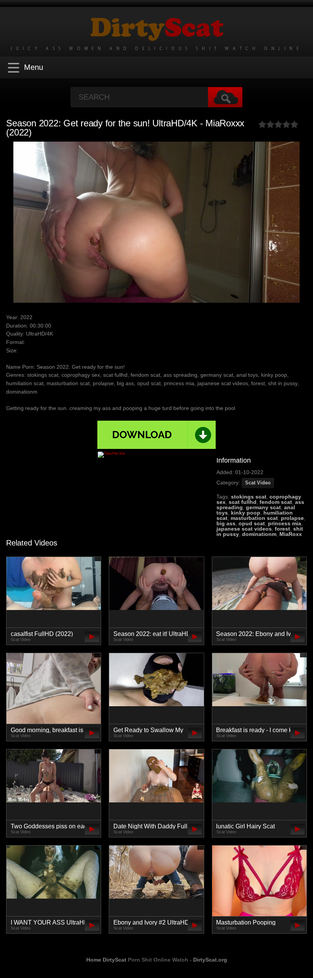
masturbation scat (254, 518)
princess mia (284, 523)
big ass (226, 523)
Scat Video (258, 483)
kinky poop (245, 513)
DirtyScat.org (210, 960)
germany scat (263, 507)
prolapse (292, 518)
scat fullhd (243, 502)
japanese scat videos (244, 529)
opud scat (252, 523)
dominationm (259, 534)
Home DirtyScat (106, 960)
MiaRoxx (290, 534)
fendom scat (276, 502)
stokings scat (248, 497)
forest (282, 529)
